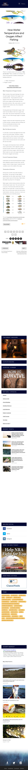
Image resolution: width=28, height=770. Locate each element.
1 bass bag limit (6, 599)
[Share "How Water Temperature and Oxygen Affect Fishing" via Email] (12, 234)
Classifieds (10, 768)
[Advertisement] (14, 497)
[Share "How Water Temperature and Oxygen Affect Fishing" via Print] (15, 234)
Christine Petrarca (7, 405)
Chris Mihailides (6, 402)
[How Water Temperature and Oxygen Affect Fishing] (14, 17)
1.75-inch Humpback (17, 599)
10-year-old (5, 607)
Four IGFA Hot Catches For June (11, 700)
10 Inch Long (22, 601)
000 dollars (17, 597)
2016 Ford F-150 (5, 614)
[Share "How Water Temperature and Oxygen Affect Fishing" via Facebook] (5, 231)
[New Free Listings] (14, 583)
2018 (21, 616)
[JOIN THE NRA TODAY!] (14, 559)
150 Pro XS (4, 609)
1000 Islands (14, 611)
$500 (3, 597)
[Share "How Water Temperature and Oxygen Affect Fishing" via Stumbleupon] (22, 231)
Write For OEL (6, 423)
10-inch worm (18, 605)
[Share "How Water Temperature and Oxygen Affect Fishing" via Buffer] (19, 231)
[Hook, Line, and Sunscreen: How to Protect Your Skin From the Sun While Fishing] (7, 444)
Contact (22, 768)
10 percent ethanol (7, 605)
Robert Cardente (7, 412)
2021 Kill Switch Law (7, 620)
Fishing (10, 43)
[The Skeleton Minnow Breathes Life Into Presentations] (14, 711)
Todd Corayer (6, 416)
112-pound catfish (15, 607)
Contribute (16, 768)
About (5, 768)
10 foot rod (14, 601)
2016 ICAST (13, 614)
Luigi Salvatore (6, 409)
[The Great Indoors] (14, 348)
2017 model (14, 616)
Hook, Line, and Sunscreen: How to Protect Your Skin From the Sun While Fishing (17, 443)
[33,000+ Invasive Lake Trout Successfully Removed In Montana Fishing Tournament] (7, 452)
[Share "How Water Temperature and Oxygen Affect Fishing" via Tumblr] (14, 231)
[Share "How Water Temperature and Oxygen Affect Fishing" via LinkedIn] (16, 231)
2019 (3, 618)
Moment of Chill (7, 740)
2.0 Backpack (5, 601)
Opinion (4, 395)
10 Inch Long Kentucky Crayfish (10, 603)
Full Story (6, 224)
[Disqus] (14, 277)
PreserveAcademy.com (10, 651)
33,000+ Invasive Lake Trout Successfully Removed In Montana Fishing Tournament (18, 451)
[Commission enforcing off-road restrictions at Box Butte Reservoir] (14, 671)
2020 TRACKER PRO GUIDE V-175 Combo (15, 618)
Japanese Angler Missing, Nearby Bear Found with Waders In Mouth (17, 468)
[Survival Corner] (14, 378)
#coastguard (5, 595)
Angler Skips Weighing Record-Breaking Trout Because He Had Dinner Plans (17, 459)
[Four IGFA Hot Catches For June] (14, 692)
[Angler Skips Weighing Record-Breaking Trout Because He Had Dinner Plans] (7, 460)
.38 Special (9, 597)
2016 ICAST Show (6, 616)
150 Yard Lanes (13, 609)
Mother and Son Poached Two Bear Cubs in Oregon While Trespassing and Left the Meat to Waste (17, 434)
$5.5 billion (14, 595)
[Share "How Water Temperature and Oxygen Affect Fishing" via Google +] (11, 231)
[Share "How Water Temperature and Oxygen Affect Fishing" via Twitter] (8, 231)
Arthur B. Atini (6, 398)
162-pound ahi (5, 611)
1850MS (20, 611)
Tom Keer (5, 419)
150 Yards (21, 609)
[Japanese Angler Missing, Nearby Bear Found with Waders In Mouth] (7, 469)
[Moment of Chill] (14, 731)
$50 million (22, 595)
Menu (23, 4)
